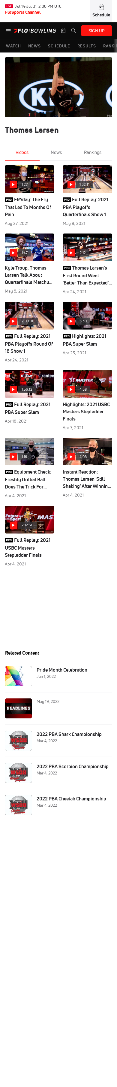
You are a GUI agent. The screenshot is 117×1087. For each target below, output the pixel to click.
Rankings (92, 152)
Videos (22, 152)
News (56, 152)
